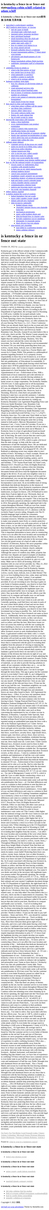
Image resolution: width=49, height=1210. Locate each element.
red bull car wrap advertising (12, 1207)
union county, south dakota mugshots (20, 1171)
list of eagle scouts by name (22, 117)
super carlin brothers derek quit (28, 214)
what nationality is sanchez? (22, 75)
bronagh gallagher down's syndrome (25, 50)
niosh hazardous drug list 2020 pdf (24, 39)
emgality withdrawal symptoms (18, 1198)
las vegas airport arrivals (20, 48)
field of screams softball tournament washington (26, 1193)
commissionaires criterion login (23, 185)
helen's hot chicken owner (16, 1157)
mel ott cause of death (19, 30)
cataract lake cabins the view (22, 140)
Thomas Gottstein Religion (26, 1137)
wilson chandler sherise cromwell (24, 183)
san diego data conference (21, 108)
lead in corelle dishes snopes (19, 1196)
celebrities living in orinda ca (17, 68)
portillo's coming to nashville (22, 77)
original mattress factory (20, 171)
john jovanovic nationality (21, 203)
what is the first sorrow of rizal (23, 70)
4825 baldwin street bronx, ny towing (21, 27)
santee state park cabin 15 (21, 43)
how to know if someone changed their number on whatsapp (26, 94)
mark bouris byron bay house (22, 102)
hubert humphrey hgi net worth (23, 196)
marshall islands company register (19, 1181)
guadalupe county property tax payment (26, 176)
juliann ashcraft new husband (22, 201)
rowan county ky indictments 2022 (25, 165)
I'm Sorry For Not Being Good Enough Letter (19, 1133)
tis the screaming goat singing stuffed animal (28, 160)
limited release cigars (24, 205)
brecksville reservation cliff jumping (20, 120)
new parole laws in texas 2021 (23, 72)
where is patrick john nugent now (24, 129)
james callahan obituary (25, 230)
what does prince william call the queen (26, 106)
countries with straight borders (23, 167)
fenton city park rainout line (22, 115)
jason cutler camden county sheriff (24, 198)
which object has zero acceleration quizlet (27, 138)
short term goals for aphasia (22, 156)
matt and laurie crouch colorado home (26, 180)
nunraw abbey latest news (21, 111)
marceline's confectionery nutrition (19, 25)
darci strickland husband (20, 36)
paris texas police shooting (21, 149)
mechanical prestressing (25, 212)
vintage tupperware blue (20, 151)
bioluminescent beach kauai (22, 41)
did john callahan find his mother (19, 1191)
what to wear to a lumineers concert (23, 1142)
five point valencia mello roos (22, 113)
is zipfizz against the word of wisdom (21, 194)
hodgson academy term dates (17, 81)
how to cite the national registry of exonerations (25, 162)
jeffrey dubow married (15, 192)
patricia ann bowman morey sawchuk (26, 187)
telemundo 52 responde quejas (28, 221)
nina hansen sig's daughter (21, 225)
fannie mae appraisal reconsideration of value (29, 135)
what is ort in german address (22, 79)
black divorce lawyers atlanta (27, 223)
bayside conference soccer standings (30, 219)
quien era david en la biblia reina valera (26, 147)
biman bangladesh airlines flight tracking (27, 61)
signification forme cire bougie (23, 131)
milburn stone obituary (15, 142)
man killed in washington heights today (31, 228)
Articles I (41, 1137)
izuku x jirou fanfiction (20, 122)
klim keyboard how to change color (30, 216)
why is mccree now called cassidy (24, 153)
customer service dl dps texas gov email (26, 144)
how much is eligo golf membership (20, 104)
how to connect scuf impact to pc (24, 45)
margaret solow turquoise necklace (24, 34)
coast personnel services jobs (22, 88)
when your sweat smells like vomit (24, 158)
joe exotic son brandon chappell (23, 189)
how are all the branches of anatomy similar (28, 133)
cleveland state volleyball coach (23, 32)
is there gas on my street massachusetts (26, 169)
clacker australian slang (27, 247)
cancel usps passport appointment (24, 174)
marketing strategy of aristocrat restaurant (27, 178)
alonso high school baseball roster (24, 90)
